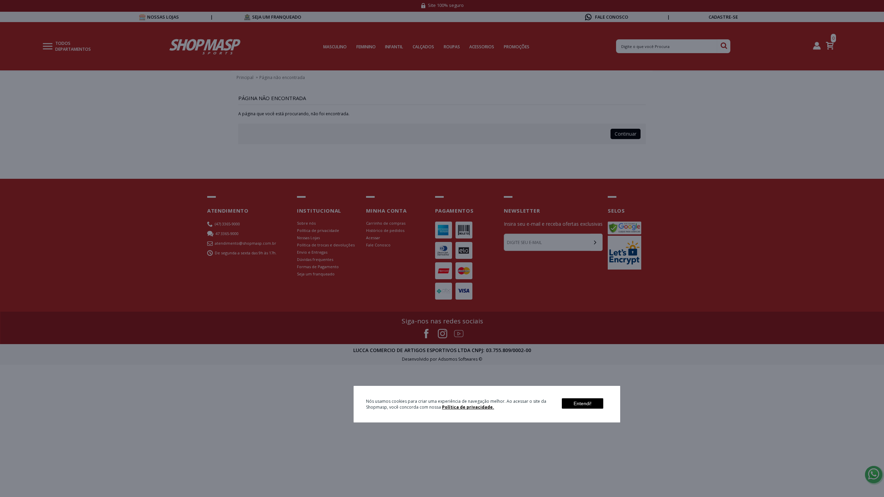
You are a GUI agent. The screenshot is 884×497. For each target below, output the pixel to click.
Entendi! (583, 403)
